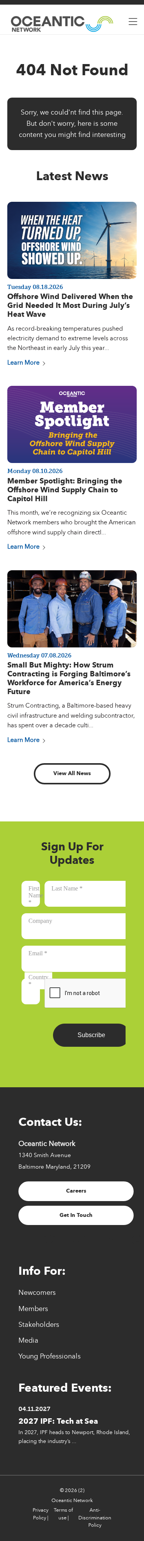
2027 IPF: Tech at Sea (58, 1421)
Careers (76, 1191)
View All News (72, 773)
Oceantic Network (72, 1500)
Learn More (23, 362)
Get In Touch (76, 1215)
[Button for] (133, 19)
